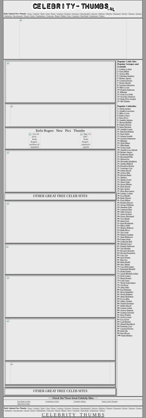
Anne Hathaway (126, 237)
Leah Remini (125, 322)
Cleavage (50, 16)
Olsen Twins (125, 182)
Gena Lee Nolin (126, 94)
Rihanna (123, 92)
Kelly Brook (125, 186)
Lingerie (76, 16)
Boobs (124, 14)
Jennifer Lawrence (126, 111)
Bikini (63, 16)
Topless (139, 14)
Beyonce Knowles (127, 251)
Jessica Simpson (126, 310)
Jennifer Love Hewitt (128, 150)
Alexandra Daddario (128, 161)
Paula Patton (125, 271)
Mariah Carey (126, 244)
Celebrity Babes (80, 401)
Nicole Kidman (126, 294)
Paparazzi (117, 14)
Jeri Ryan (124, 285)
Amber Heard (125, 306)
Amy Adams (125, 264)
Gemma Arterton (127, 312)
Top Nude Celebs (24, 401)
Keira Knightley (126, 292)
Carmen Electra (125, 80)
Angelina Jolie (126, 207)
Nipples (109, 14)
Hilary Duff (125, 225)
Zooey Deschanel (127, 216)
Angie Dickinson (126, 296)
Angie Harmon (125, 127)
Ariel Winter (125, 257)
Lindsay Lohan (125, 69)
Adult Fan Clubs (23, 404)
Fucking (67, 14)
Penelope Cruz (126, 326)
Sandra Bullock (126, 164)
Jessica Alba (124, 74)
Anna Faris (124, 221)
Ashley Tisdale (126, 301)
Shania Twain (125, 180)
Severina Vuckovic (127, 97)
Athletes (101, 14)
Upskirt (36, 14)
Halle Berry (125, 230)
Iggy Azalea (125, 189)
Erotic (32, 16)
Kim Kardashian (127, 131)
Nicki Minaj (125, 143)
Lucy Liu (124, 255)
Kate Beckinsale (126, 223)
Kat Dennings (125, 290)
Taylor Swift (125, 147)
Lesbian (60, 14)
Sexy (69, 16)
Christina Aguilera (126, 76)
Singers (94, 14)
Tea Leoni (124, 232)
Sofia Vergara (126, 212)
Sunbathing (40, 16)
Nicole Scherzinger (128, 283)
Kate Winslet (125, 315)
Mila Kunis (124, 145)
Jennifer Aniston (125, 120)
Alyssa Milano (126, 184)
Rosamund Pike (126, 157)
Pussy (30, 14)
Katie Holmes (126, 335)
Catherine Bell (126, 241)
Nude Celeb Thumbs (110, 401)
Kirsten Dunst (125, 175)
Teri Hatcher (125, 248)
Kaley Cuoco (124, 115)
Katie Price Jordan (128, 99)
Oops (48, 14)
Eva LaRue (124, 299)
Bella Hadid (125, 262)
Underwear (94, 16)
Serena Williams (127, 205)
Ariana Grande (126, 136)
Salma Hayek (125, 170)
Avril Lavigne (125, 317)
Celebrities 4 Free (52, 401)
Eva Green (124, 319)
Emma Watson (125, 125)
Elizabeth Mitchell (127, 269)
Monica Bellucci (126, 228)
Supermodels (85, 14)
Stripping (8, 16)
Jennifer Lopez (126, 129)
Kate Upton (124, 134)
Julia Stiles (124, 287)
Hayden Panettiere (127, 253)
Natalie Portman (127, 303)
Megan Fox (124, 159)
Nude (42, 14)
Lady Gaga (124, 280)
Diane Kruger (125, 278)
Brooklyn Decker (127, 166)
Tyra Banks (125, 219)
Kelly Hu (124, 331)
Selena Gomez (125, 109)
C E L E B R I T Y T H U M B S (73, 414)
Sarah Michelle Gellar (129, 274)
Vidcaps (131, 14)
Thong (26, 16)
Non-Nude (84, 16)
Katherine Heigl (126, 154)
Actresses (75, 14)
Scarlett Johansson (126, 85)
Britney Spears (125, 78)
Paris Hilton (124, 71)
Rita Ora (123, 260)
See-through (18, 16)
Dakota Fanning (126, 235)
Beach (57, 16)
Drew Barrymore (127, 191)
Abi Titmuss (125, 101)
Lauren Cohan (126, 308)
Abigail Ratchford (127, 324)
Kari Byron (125, 333)
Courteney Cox (126, 168)
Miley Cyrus (124, 87)
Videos (102, 16)
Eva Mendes (125, 196)
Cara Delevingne (127, 267)
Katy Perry (123, 118)
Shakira (123, 177)
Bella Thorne (125, 198)
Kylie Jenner (125, 276)
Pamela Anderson (127, 90)
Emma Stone (125, 239)
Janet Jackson (126, 214)
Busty (53, 14)
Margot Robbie (125, 122)
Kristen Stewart (126, 202)
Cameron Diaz (126, 209)
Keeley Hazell (125, 83)
